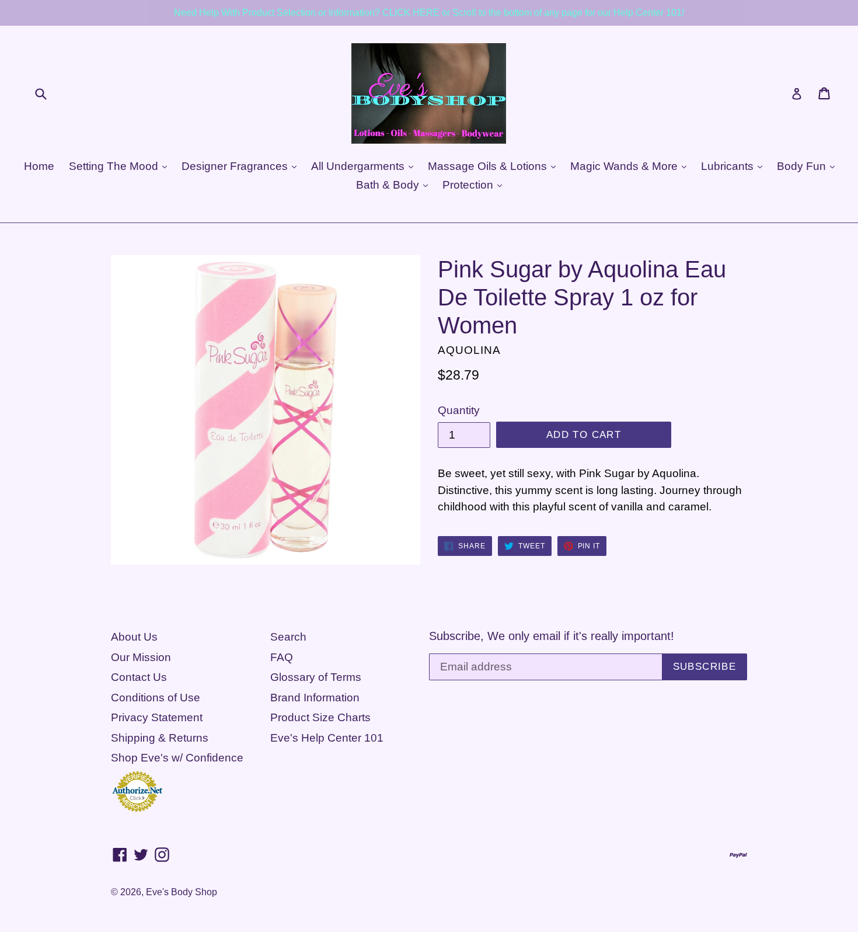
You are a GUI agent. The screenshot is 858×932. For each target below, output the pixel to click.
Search (288, 637)
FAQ (281, 657)
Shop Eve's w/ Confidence (177, 758)
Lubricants (728, 166)
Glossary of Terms (315, 677)
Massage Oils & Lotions (489, 166)
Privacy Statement (157, 717)
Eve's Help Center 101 (326, 738)
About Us (134, 637)
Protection (469, 185)
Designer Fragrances (236, 166)
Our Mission (141, 657)
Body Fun (803, 166)
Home (39, 166)
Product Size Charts (320, 717)
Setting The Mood (115, 166)
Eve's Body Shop (181, 892)
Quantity (459, 410)
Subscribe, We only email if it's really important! (551, 636)
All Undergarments (359, 166)
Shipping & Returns (159, 738)
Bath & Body (389, 185)
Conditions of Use (155, 697)
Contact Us (139, 677)
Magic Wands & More (625, 166)
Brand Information (315, 697)
